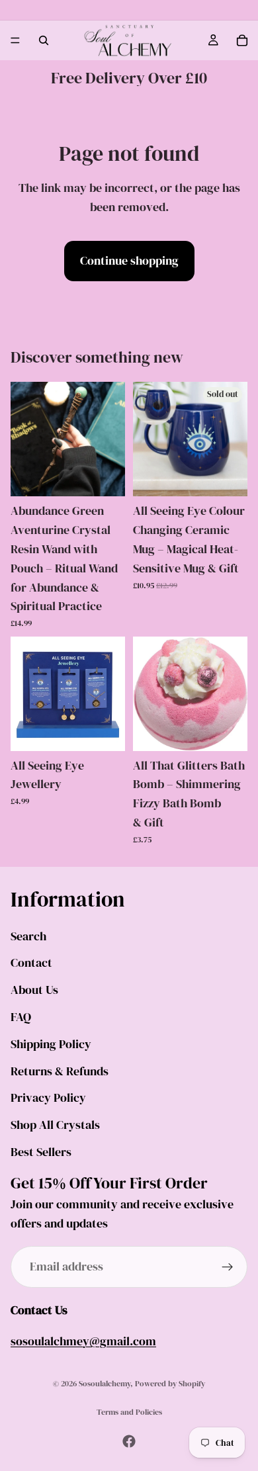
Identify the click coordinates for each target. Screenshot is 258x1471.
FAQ (21, 1016)
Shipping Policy (51, 1043)
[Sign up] (227, 1266)
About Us (34, 989)
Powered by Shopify (170, 1383)
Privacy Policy (48, 1097)
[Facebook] (129, 1441)
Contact (31, 962)
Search (28, 935)
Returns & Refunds (59, 1070)
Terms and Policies (129, 1412)
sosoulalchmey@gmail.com (83, 1341)
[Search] (43, 40)
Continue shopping (129, 260)
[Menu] (15, 40)
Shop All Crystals (55, 1124)
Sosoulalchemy (104, 1383)
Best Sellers (41, 1151)
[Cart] (242, 40)
